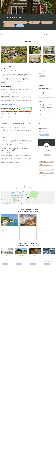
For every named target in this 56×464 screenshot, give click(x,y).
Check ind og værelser (7, 30)
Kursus (31, 34)
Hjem (1, 30)
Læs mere (46, 117)
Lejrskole (16, 34)
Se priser (42, 76)
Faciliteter (46, 34)
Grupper (24, 34)
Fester (38, 34)
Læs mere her (15, 92)
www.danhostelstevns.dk (12, 167)
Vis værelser (20, 25)
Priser (54, 34)
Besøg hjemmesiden (44, 134)
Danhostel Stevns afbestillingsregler (8, 104)
